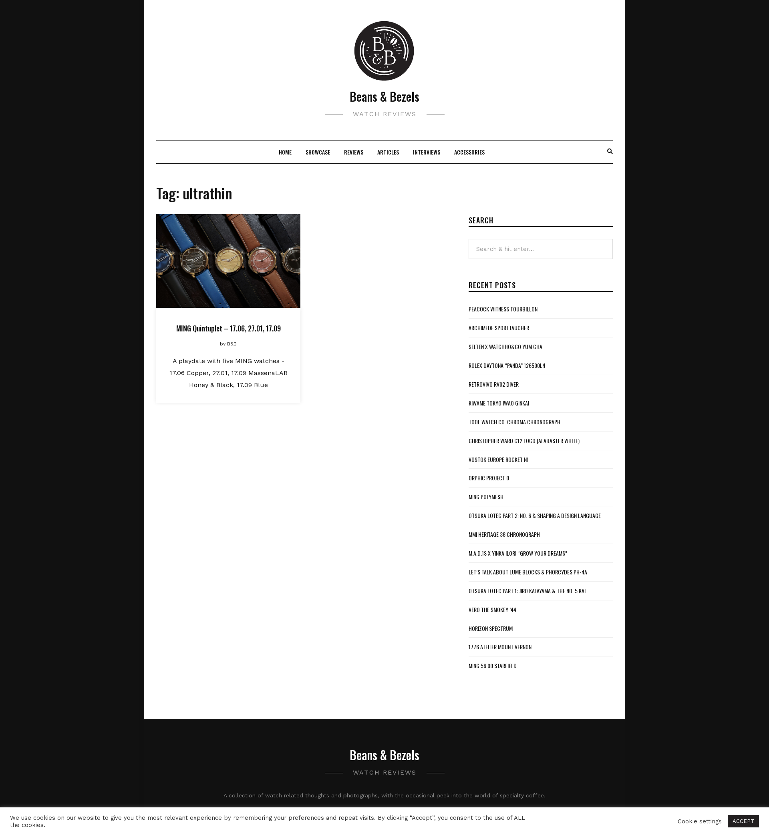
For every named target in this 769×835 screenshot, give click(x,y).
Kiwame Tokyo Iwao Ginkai (499, 403)
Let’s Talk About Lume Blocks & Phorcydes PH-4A (528, 572)
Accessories (469, 152)
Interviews (426, 152)
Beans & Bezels (384, 96)
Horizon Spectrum (491, 628)
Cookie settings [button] (700, 821)
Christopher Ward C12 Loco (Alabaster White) (524, 440)
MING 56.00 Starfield (493, 665)
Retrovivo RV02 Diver (494, 384)
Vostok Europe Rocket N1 (499, 459)
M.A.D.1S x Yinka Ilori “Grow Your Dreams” (518, 553)
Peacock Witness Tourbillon (503, 309)
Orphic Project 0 (489, 478)
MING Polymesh (486, 496)
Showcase (318, 152)
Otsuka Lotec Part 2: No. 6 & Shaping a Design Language (535, 515)
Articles (388, 152)
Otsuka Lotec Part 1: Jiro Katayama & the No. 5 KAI (527, 590)
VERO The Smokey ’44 (492, 609)
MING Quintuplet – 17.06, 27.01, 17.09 (228, 328)
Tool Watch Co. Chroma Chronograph (514, 422)
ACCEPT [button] (743, 821)
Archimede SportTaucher (499, 327)
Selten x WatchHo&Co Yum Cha (505, 346)
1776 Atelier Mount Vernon (500, 646)
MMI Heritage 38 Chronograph (504, 534)
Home (285, 152)
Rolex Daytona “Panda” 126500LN (507, 365)
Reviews (353, 152)
